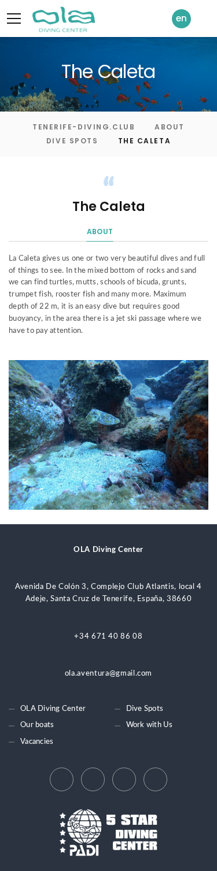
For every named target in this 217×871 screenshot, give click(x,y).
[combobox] (184, 18)
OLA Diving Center (53, 709)
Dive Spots (72, 141)
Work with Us (149, 725)
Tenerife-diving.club (83, 127)
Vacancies (36, 742)
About (170, 127)
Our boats (37, 725)
